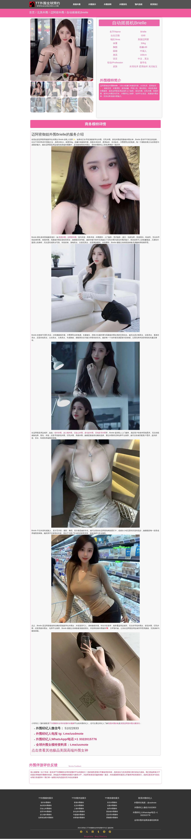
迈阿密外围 (57, 12)
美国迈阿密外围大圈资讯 (130, 723)
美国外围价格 (113, 723)
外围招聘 (107, 4)
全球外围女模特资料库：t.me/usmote (62, 744)
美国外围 (76, 4)
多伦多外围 (89, 433)
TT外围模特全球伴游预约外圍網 (61, 723)
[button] (90, 22)
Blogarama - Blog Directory (95, 836)
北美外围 (42, 12)
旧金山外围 (78, 433)
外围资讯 (123, 4)
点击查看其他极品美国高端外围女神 (60, 750)
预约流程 (138, 4)
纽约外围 (58, 433)
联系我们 (154, 4)
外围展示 (92, 4)
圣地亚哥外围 (100, 433)
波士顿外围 (67, 433)
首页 (32, 12)
